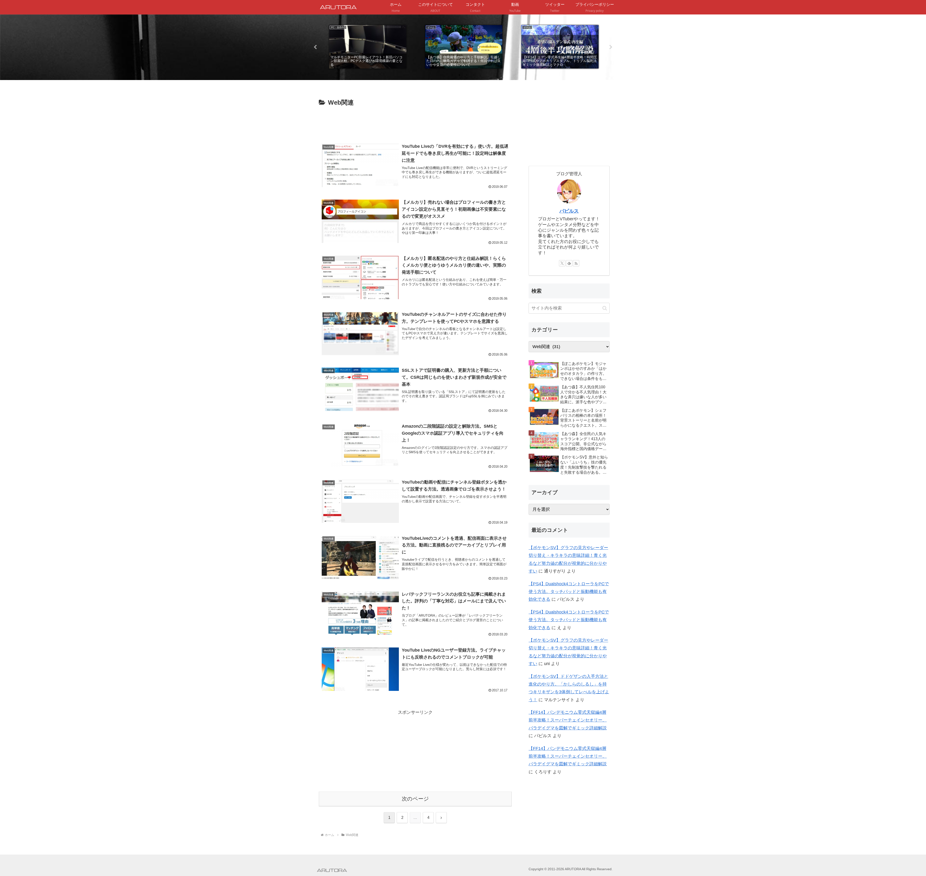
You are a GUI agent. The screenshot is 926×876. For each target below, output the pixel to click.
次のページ (415, 799)
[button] (604, 308)
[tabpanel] (368, 47)
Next (610, 47)
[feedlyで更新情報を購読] (569, 263)
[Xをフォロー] (562, 263)
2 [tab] (459, 75)
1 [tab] (452, 75)
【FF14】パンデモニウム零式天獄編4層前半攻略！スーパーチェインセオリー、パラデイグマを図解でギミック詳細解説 (568, 720)
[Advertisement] (415, 121)
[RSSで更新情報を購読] (576, 263)
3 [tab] (466, 75)
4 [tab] (473, 75)
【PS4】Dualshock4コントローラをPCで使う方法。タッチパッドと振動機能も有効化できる (569, 591)
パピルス (569, 211)
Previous (315, 47)
